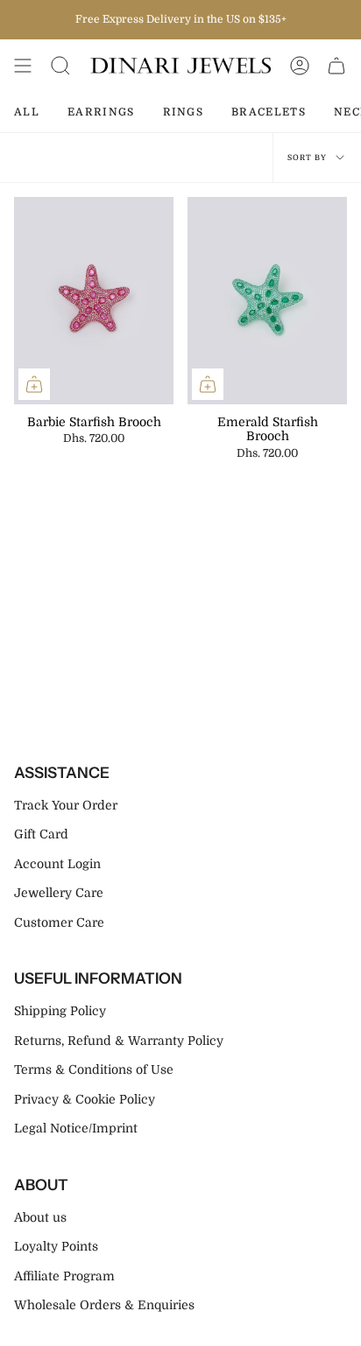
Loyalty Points (56, 1246)
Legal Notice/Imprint (76, 1128)
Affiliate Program (64, 1276)
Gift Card (41, 834)
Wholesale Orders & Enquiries (104, 1305)
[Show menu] (23, 65)
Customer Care (59, 922)
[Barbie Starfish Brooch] (93, 300)
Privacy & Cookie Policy (84, 1099)
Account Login (57, 864)
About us (40, 1217)
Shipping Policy (60, 1011)
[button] (60, 65)
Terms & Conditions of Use (93, 1069)
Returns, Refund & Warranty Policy (118, 1041)
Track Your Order (65, 805)
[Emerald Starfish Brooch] (267, 300)
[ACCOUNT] (299, 65)
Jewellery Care (58, 893)
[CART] (336, 65)
